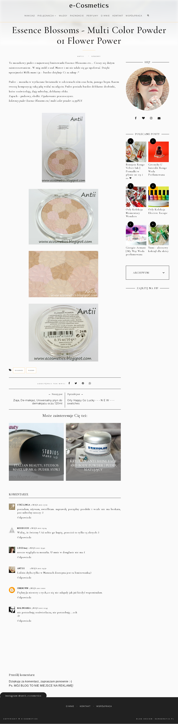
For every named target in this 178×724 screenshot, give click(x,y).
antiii (21, 568)
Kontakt (117, 16)
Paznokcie (77, 16)
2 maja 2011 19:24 (38, 528)
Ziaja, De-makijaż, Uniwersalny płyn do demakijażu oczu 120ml (37, 402)
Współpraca (134, 16)
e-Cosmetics (89, 5)
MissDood (23, 528)
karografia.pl (164, 719)
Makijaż (30, 16)
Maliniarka (24, 608)
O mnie (105, 16)
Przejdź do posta (36, 476)
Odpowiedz (24, 517)
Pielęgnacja (46, 16)
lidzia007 (22, 548)
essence (19, 370)
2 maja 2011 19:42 (37, 548)
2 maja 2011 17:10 (39, 505)
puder (31, 370)
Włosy (63, 16)
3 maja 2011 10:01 (37, 588)
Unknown (22, 588)
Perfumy (92, 16)
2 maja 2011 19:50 (38, 568)
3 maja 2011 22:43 (40, 608)
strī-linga (23, 505)
